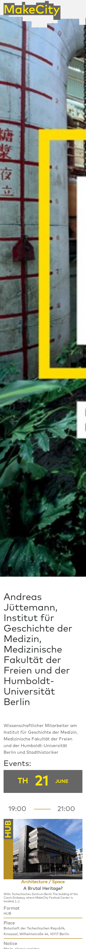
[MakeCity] (32, 8)
